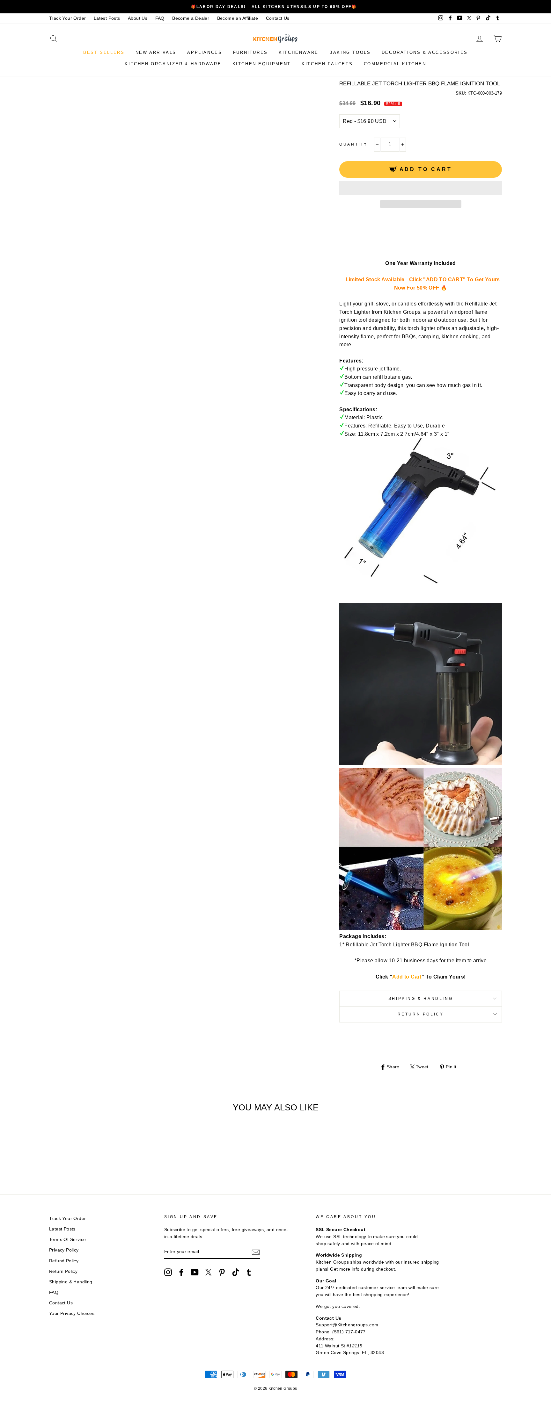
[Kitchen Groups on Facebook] (181, 1272)
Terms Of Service (67, 1239)
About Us (137, 18)
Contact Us (278, 18)
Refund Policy (63, 1261)
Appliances (204, 52)
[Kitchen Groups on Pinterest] (222, 1272)
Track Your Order (67, 18)
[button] (420, 188)
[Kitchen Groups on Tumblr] (249, 1272)
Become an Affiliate (237, 18)
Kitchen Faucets (327, 63)
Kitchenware (299, 52)
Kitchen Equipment (261, 63)
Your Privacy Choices (71, 1313)
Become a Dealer (190, 18)
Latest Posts (107, 18)
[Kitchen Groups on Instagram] (168, 1272)
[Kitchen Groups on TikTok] (235, 1272)
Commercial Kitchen (395, 63)
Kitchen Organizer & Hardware (173, 63)
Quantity (353, 144)
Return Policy (421, 1014)
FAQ (160, 18)
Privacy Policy (64, 1250)
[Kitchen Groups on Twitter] (208, 1272)
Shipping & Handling (420, 998)
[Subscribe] (256, 1252)
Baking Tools (350, 52)
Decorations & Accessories (425, 52)
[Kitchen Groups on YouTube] (195, 1272)
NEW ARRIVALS (156, 52)
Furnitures (250, 52)
